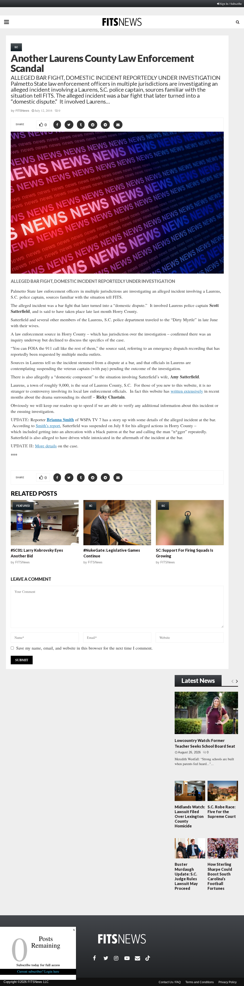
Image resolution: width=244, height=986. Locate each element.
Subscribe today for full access (38, 964)
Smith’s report (48, 425)
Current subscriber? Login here (38, 971)
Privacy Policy (228, 982)
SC (16, 47)
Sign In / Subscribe (231, 3)
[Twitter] (108, 958)
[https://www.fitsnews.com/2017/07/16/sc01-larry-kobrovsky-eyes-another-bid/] (45, 522)
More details (46, 446)
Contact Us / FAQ (170, 982)
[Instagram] (119, 958)
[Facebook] (98, 958)
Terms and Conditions (199, 982)
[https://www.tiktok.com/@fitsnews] (148, 958)
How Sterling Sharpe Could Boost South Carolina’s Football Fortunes (220, 876)
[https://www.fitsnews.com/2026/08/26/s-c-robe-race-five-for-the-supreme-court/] (223, 791)
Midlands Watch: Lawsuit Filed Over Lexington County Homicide (190, 816)
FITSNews (22, 110)
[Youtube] (129, 958)
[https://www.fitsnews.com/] (122, 939)
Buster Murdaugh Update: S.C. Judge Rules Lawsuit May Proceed (186, 876)
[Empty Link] (232, 681)
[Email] (140, 958)
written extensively (187, 391)
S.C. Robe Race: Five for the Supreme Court (222, 812)
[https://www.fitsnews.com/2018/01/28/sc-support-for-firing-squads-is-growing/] (190, 522)
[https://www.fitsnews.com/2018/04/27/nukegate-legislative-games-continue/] (117, 522)
